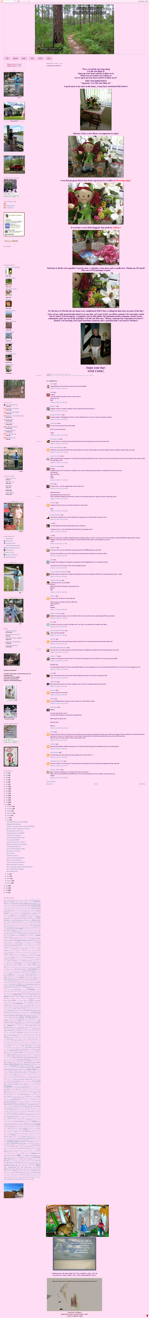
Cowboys (30, 962)
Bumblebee (33, 938)
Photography (8, 1086)
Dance (39, 967)
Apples (29, 910)
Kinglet (29, 1044)
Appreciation (33, 910)
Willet (16, 1165)
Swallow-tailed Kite (30, 1138)
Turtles (5, 1150)
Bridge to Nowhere (28, 937)
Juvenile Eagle (33, 1040)
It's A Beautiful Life (11, 353)
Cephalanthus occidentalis (21, 950)
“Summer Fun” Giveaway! (14, 835)
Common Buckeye (28, 957)
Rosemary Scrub (7, 1114)
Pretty (39, 1092)
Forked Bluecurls (24, 998)
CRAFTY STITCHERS (56, 613)
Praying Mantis (16, 1092)
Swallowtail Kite (11, 1140)
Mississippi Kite (21, 1060)
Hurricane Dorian (12, 1034)
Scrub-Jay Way (10, 1121)
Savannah (35, 1118)
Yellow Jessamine (25, 1174)
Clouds (39, 955)
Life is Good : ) (10, 423)
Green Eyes (31, 1013)
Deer (37, 969)
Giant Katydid (35, 1002)
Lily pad (13, 1049)
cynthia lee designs (55, 466)
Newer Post (49, 784)
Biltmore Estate (23, 920)
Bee (16, 918)
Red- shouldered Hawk (22, 1103)
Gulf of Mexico (27, 1015)
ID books (33, 1035)
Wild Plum (20, 1164)
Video (23, 1153)
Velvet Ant (34, 1151)
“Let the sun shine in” (12, 855)
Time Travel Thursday (9, 1145)
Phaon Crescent (8, 1084)
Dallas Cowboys (29, 967)
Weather (27, 1157)
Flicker (22, 989)
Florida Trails (9, 541)
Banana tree (38, 915)
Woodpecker (9, 1170)
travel (33, 1145)
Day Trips (17, 969)
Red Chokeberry (25, 1101)
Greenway (6, 1015)
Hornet (34, 1027)
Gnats (29, 1003)
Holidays (10, 1025)
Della (51, 559)
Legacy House (29, 1047)
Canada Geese (7, 943)
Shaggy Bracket (9, 1123)
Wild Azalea (28, 1162)
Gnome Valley (38, 1003)
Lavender (38, 1045)
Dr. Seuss (16, 975)
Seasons (26, 1121)
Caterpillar (14, 948)
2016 (7, 795)
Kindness (9, 1044)
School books (22, 1119)
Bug (22, 938)
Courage (26, 962)
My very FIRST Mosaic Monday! (15, 869)
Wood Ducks (34, 1169)
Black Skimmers (34, 923)
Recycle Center (29, 1099)
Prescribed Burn (24, 1092)
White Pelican (25, 1160)
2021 (7, 784)
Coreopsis (11, 962)
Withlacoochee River (9, 1169)
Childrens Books (8, 954)
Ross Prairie (18, 1114)
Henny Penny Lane (11, 437)
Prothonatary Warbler (8, 1094)
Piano (14, 1086)
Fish (31, 987)
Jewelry (12, 1039)
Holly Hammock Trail (19, 1025)
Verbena (39, 1151)
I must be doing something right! (15, 857)
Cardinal (6, 947)
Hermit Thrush (30, 1022)
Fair (10, 984)
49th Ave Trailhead (9, 901)
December (10, 806)
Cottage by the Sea (11, 478)
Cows (33, 962)
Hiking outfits (26, 1023)
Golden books (31, 1005)
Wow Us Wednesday (17, 1172)
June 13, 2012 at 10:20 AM (59, 419)
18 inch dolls (21, 900)
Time (40, 1143)
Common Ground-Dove (9, 959)
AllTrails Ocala (9, 550)
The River (8, 299)
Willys (20, 1165)
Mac (27, 1054)
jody (51, 673)
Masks (15, 1059)
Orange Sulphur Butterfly (20, 1077)
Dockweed (27, 972)
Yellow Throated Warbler (23, 1175)
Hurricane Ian (27, 1034)
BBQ (20, 917)
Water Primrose (15, 1157)
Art (24, 912)
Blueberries (15, 933)
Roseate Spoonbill (37, 1113)
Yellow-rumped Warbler (30, 1177)
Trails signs (29, 1145)
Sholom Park (30, 1124)
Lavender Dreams (15, 1047)
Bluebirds (39, 933)
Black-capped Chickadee (24, 925)
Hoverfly (11, 1032)
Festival (28, 987)
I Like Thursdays (13, 1035)
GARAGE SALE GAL (55, 580)
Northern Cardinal (13, 1071)
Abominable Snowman (28, 901)
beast (34, 917)
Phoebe (26, 1084)
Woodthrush (28, 1170)
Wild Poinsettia (25, 1164)
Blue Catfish (28, 928)
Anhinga (9, 910)
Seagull (16, 1121)
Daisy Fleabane (16, 967)
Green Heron (37, 1013)
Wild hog (8, 1164)
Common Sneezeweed (20, 959)
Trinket (35, 1146)
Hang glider (32, 1018)
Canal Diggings (19, 943)
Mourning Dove (22, 1066)
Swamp (17, 1140)
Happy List (21, 1020)
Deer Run (12, 970)
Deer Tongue (17, 970)
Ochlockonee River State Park (34, 1074)
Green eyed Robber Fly (23, 1013)
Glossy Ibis (25, 1003)
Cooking (23, 960)
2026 (7, 773)
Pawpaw (17, 1082)
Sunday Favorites (17, 1136)
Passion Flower (11, 1082)
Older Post (142, 784)
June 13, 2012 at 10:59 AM (59, 452)
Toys (19, 1145)
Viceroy (19, 1153)
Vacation (38, 1150)
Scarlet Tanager (11, 1119)
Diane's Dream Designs (29, 970)
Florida (66, 375)
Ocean (15, 1074)
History (37, 1023)
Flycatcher (12, 996)
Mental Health (33, 1059)
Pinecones (13, 1089)
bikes (17, 920)
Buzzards (6, 942)
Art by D (27, 911)
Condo (9, 960)
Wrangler (24, 1172)
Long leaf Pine (10, 1052)
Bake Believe (7, 915)
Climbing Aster (30, 955)
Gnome (32, 1003)
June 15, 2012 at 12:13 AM (59, 728)
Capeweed (31, 945)
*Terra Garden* (9, 343)
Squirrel (16, 1131)
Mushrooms (28, 1067)
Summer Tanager (8, 1136)
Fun (70, 375)
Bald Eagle (24, 915)
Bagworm (39, 913)
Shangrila (31, 1123)
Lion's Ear (6, 1050)
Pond (27, 1091)
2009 (7, 890)
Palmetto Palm (23, 1081)
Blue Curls (38, 928)
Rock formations (20, 1113)
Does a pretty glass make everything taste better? (20, 866)
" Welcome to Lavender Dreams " (74, 6)
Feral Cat (20, 987)
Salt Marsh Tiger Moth (31, 1116)
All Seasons (16, 903)
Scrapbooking (28, 1119)
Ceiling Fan (11, 950)
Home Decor (81, 375)
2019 (7, 788)
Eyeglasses (6, 984)
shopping (37, 1124)
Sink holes (18, 1126)
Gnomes (6, 1005)
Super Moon (9, 1138)
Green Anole (15, 1013)
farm (39, 984)
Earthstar (39, 977)
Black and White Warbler (14, 922)
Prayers (10, 1092)
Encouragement (22, 982)
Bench (10, 920)
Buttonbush (38, 940)
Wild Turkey (32, 1164)
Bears (30, 917)
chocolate (16, 954)
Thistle (8, 1143)
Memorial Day (20, 1059)
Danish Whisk (7, 969)
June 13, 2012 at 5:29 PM (58, 609)
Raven (5, 1099)
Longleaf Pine (32, 1052)
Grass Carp (38, 1008)
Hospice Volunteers (9, 1030)
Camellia (17, 942)
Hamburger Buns (14, 1018)
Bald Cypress (18, 915)
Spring (25, 1130)
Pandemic (29, 1081)
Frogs (25, 1000)
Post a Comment (50, 781)
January (9, 883)
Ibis (29, 1035)
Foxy (35, 998)
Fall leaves (23, 984)
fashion (14, 985)
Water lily (10, 1157)
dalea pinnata (23, 967)
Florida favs (26, 991)
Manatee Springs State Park (19, 1055)
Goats (10, 1005)
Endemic (28, 982)
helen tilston (53, 707)
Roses (13, 1114)
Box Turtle (15, 937)
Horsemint (30, 1029)
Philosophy (16, 1084)
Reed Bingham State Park (13, 1108)
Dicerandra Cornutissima (9, 972)
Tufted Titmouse (23, 1148)
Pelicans (32, 1082)
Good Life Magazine (8, 1008)
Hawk (39, 1020)
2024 (7, 777)
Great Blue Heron (28, 1010)
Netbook (22, 1069)
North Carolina (32, 1069)
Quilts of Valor (33, 1096)
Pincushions (38, 1087)
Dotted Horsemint (29, 974)
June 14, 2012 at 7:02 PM (58, 694)
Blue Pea (33, 930)
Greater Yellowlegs (8, 1013)
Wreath (28, 1172)
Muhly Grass (10, 1067)
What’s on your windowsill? (14, 860)
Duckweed (10, 977)
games (39, 1000)
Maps (36, 1055)
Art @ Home (9, 485)
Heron (35, 1022)
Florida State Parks (11, 557)
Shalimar (15, 1123)
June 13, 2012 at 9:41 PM (58, 643)
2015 (7, 797)
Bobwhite (22, 935)
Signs (14, 1126)
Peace (20, 1082)
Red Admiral (38, 1099)
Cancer (28, 943)
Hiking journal (19, 1023)
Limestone (33, 1049)
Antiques (13, 910)
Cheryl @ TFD (54, 656)
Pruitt (21, 1094)
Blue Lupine (28, 930)
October (9, 811)
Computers (38, 959)
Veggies (30, 1151)
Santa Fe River (20, 1118)
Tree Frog (6, 1146)
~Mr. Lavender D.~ (9, 207)
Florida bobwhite (9, 991)
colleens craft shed (55, 769)
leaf (20, 1047)
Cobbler (5, 957)
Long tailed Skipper (18, 1052)
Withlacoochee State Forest (23, 1169)
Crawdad (24, 964)
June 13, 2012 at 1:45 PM (58, 568)
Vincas (29, 1153)
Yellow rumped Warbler (12, 1175)
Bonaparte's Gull (32, 935)
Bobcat (13, 935)
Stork (23, 1133)
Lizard (27, 1050)
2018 (7, 791)
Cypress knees (33, 965)
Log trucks (32, 1050)
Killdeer (5, 1044)
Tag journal (38, 1140)
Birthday (38, 920)
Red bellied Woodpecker (10, 1101)
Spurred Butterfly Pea (8, 1131)
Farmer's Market (8, 985)
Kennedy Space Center (26, 1042)
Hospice (39, 1029)
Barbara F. (53, 406)
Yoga (37, 1177)
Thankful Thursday (12, 1141)
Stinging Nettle (19, 1133)
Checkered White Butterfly (9, 952)
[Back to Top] (147, 1316)
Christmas (32, 954)
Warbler (27, 1155)
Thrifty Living (22, 1143)
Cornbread (22, 962)
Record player (23, 1099)
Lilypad (17, 1049)
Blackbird (25, 927)
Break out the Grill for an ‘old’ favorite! (17, 844)
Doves (39, 974)
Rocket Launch (29, 1113)
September (10, 813)
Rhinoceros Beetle (21, 1109)
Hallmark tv (38, 1015)
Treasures (38, 1145)
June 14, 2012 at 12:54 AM (59, 660)
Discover (17, 972)
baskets (16, 917)
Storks (26, 1133)
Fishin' (39, 987)
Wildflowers (7, 1165)
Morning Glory (32, 1062)
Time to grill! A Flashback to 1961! (16, 848)
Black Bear (23, 922)
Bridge (21, 937)
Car (34, 945)
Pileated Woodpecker (24, 1087)
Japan (5, 1039)
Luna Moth (18, 1054)
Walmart (23, 1155)
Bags (35, 913)
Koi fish (13, 1045)
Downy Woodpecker (9, 975)
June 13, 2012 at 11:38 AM (59, 498)
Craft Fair (9, 964)
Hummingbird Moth (28, 1032)
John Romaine (24, 1039)
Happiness (6, 1020)
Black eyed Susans (11, 923)
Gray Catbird (21, 1010)
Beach (23, 917)
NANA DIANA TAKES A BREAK (14, 638)
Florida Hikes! (9, 538)
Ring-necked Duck (15, 1111)
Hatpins (35, 1020)
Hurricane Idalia (33, 1034)
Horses (34, 1029)
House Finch (31, 1030)
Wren (31, 1172)
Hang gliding (38, 1018)
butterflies (19, 940)
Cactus (10, 942)
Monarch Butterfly (37, 1060)
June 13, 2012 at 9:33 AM (58, 388)
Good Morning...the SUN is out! (15, 831)
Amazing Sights (26, 905)
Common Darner (37, 957)
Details (21, 970)
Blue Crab (33, 928)
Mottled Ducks (37, 1064)
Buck (20, 938)
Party (5, 1082)
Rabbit (5, 1097)
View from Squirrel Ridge (12, 412)
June (8, 820)
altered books (32, 903)
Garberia (6, 1002)
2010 (7, 888)
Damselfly (35, 967)
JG (51, 535)
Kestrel (33, 1042)
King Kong (21, 1044)
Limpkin (39, 1049)
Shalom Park (20, 1123)
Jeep (8, 1039)
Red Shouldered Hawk (10, 1103)
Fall (19, 984)
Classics (24, 955)
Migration (9, 1060)
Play (14, 1091)
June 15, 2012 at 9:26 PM (58, 757)
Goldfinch (10, 1007)
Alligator (22, 903)
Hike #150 (6, 1023)
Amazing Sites (36, 905)
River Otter (30, 1111)
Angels (5, 910)
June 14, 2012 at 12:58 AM (59, 669)
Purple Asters (31, 1094)
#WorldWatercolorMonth (13, 900)
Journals (8, 1040)
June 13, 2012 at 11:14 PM (59, 652)
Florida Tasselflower (8, 994)
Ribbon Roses (31, 1109)
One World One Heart (17, 1076)
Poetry (23, 1091)
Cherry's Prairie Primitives (57, 630)
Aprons (39, 910)
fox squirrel (31, 998)
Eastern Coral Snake (18, 979)
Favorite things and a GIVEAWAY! (15, 833)
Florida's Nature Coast (35, 994)
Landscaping (28, 1045)
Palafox (5, 1081)
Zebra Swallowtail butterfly (18, 1179)
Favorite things (21, 986)
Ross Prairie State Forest (27, 1114)
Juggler (12, 1040)
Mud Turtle (36, 1066)
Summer (91, 375)
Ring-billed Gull (7, 1111)
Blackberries (10, 927)
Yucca (39, 1177)
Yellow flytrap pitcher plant (14, 1174)
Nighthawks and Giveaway (14, 824)
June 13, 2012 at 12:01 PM (59, 519)
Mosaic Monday (14, 1064)
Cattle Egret (25, 948)
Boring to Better (8, 937)
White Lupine (12, 1160)
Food (17, 996)
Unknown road (31, 1150)
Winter (38, 1165)
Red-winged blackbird (27, 1106)
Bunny (14, 940)
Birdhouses (29, 920)
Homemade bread (15, 1027)
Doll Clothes (38, 972)
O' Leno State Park (32, 1072)
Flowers (6, 996)
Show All (39, 375)
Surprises (15, 1138)
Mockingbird (29, 1060)
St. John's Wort (21, 1131)
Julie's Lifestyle (10, 332)
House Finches (37, 1030)
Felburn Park (7, 987)
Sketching (29, 1126)
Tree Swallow (11, 1146)
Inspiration (25, 1037)
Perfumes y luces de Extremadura (15, 416)
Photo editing (32, 1084)
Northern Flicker (22, 1071)
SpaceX (31, 1128)
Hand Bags (21, 1018)
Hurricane (6, 1034)
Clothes (35, 955)
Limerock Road (24, 1049)
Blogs (21, 928)
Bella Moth (34, 918)
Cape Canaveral (24, 945)
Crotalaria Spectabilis (17, 965)
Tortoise (16, 1145)
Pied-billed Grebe (8, 1087)
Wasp (36, 1155)
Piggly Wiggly (15, 1087)
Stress (35, 1133)
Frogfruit (21, 1000)
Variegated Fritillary (23, 1151)
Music (33, 1067)
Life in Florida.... (11, 853)
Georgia (30, 1002)
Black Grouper (20, 923)
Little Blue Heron (13, 1050)
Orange (35, 1076)
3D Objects (33, 900)
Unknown (52, 502)
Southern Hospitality (11, 630)
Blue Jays (23, 930)
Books (38, 935)
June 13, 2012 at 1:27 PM (58, 555)
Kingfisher (26, 1044)
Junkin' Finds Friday (25, 1040)
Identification (38, 1035)
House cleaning (24, 1030)
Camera (22, 942)
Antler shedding (18, 910)
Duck (25, 975)
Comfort (12, 957)
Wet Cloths (17, 1159)
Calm (14, 942)
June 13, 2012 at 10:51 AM (59, 443)
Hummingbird (19, 1032)
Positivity (30, 1091)
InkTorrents (9, 489)
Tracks (22, 1145)
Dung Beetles (15, 977)
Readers (8, 1099)
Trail (26, 1145)
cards (17, 947)
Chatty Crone (53, 423)
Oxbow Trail (6, 1079)
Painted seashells (37, 1079)
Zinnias (28, 1179)
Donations (19, 974)
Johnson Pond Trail (32, 1039)
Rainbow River (21, 1097)
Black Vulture (16, 925)
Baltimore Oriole (31, 915)
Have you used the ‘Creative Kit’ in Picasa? (18, 828)
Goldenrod (6, 1007)
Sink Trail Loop (24, 1126)
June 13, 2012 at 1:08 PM (58, 531)
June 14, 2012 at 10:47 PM (59, 703)
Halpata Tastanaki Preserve (28, 1017)
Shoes (25, 1124)
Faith (17, 984)
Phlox (21, 1084)
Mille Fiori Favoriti (10, 310)
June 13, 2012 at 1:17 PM (58, 543)
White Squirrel (31, 1160)
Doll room (6, 974)
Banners (5, 917)
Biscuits (5, 922)
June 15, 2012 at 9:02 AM (58, 748)
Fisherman (35, 987)
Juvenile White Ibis (16, 1042)
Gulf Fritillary (19, 1015)
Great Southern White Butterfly (24, 1012)
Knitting (9, 1045)
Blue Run (10, 932)
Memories (27, 1059)
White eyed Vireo (37, 1159)
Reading (13, 1099)
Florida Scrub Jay (26, 993)
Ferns (24, 987)
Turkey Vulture (34, 1148)
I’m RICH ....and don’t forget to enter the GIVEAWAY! (21, 826)
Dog (31, 972)
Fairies (13, 984)
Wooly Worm (35, 1170)
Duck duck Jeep (31, 975)
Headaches (6, 1022)
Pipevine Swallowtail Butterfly (34, 1089)
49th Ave (38, 900)
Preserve (30, 1092)
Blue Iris (14, 930)
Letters (34, 1047)
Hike (39, 1022)
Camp (25, 942)
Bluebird (20, 933)
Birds (34, 920)
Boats (9, 935)
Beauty (38, 917)
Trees (16, 1146)
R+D (5, 203)
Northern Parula (13, 1072)
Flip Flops (26, 989)
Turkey (29, 1148)
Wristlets (34, 1172)
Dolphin (14, 974)
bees (18, 918)
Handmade (26, 1018)
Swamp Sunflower (24, 1140)
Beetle (21, 918)
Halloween (6, 1017)
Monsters (10, 1062)
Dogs (33, 972)
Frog (18, 1000)
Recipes (17, 1099)
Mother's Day (30, 1064)
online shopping (27, 1076)
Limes (29, 1049)
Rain (12, 1097)
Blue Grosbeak (7, 930)
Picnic (31, 1086)
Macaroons (30, 1054)
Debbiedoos (53, 681)
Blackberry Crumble (18, 927)
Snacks (39, 1126)
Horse (5, 1029)
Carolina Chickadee (23, 947)
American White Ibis (35, 908)
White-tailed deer (19, 1162)
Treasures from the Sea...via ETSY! (16, 842)
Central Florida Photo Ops (13, 545)
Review (15, 1109)
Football (22, 996)
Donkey (23, 974)
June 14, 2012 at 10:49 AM (59, 677)
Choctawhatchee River (24, 954)
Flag (8, 989)
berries (14, 920)
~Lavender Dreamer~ (9, 205)
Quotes (39, 1096)
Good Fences (38, 1007)
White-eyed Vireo (11, 1162)
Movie (27, 1066)
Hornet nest (38, 1027)
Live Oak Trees (22, 1050)
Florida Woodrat (25, 994)
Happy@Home (9, 364)
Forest (26, 996)
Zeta (26, 1179)
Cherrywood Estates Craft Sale (21, 952)
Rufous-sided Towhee (12, 1116)
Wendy (13, 1159)
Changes (29, 950)
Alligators (26, 903)
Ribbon (26, 1109)
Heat (25, 1022)
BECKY (52, 698)
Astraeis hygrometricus (14, 913)
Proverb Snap (16, 1094)
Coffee (8, 957)
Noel (26, 1069)
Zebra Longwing (8, 1179)
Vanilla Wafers (15, 1151)
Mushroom (22, 1067)
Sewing (34, 1121)
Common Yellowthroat (30, 959)
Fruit (28, 1000)
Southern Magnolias (24, 1128)
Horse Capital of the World (14, 1029)
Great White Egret (36, 1012)
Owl (35, 1077)
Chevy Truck (31, 952)
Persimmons (37, 1082)
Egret (9, 982)
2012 (7, 804)
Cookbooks (14, 960)
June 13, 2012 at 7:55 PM (58, 618)
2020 (7, 786)
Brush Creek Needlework (56, 447)
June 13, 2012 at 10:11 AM (59, 411)
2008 (7, 892)
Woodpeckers (15, 1170)
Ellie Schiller (13, 982)
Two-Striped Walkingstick (13, 1150)
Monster (6, 1062)
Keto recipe (38, 1042)
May (8, 874)
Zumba (32, 1179)
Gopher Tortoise (17, 1008)
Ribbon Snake (38, 1109)
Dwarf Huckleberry (29, 977)
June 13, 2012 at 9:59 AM (58, 402)
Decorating (32, 969)
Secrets (29, 1121)
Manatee (9, 1055)
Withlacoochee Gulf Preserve (32, 1167)
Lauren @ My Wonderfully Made (58, 571)
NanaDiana (53, 547)
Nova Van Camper (22, 1072)
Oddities (5, 1076)
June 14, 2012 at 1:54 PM (58, 686)
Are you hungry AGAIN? (13, 840)
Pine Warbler (7, 1089)
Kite (32, 1044)
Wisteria (5, 1167)
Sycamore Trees (32, 1140)
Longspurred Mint (10, 1054)
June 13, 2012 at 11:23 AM (59, 480)
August (9, 815)
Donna (52, 383)
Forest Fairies (32, 996)
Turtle (39, 1148)
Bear (27, 917)
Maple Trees (31, 1055)
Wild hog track (14, 1164)
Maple (27, 1055)
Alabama (11, 903)
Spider (39, 1128)
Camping (38, 942)
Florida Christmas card (19, 991)
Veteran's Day (14, 1153)
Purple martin (38, 1094)
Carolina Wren (31, 947)
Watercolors (22, 1157)
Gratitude (16, 1010)
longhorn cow (26, 1052)
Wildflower (38, 1164)
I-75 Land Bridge (24, 1035)
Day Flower (12, 969)
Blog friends (16, 928)
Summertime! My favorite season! (16, 837)
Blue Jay (18, 930)
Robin (14, 1113)
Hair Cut (33, 1015)
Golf (14, 1007)
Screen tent (35, 1119)
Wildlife (13, 1165)
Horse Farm (24, 1029)
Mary (51, 622)
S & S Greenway (22, 1116)
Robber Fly (10, 1113)
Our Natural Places (11, 543)
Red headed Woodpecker (35, 1101)
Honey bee (21, 1027)
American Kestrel (36, 907)
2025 (7, 775)
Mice (5, 1060)
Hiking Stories (32, 1023)
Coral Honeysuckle (36, 960)
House (19, 1030)
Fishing (5, 989)
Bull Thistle (28, 938)
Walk (19, 1155)
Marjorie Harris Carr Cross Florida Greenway (25, 1057)
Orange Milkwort (11, 1077)
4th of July (19, 901)
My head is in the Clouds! (13, 851)
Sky (36, 1126)
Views (26, 1153)
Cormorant (16, 962)
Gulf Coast (12, 1015)
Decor (27, 969)
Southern (16, 1128)
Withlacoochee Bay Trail (15, 1167)
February (9, 880)
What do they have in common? (15, 864)
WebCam (31, 1157)
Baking (12, 915)
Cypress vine (10, 967)
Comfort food (17, 957)
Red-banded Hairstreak (33, 1103)
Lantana (33, 1045)
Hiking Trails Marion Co (12, 554)
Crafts (20, 964)
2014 (7, 800)
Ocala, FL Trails (10, 552)
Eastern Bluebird (8, 979)
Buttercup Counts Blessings (13, 641)
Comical (22, 957)
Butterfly (25, 940)
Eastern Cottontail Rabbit (30, 979)
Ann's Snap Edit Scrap (12, 405)
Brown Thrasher (14, 938)
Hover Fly (6, 1032)
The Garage (36, 1141)
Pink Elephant (24, 1089)
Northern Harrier (32, 1071)
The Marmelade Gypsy (12, 426)
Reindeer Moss (29, 1108)
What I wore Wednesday (26, 1159)
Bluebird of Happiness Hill (29, 933)
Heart (22, 1022)
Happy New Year (29, 1020)
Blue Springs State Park (26, 932)
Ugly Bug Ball (23, 1150)
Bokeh (26, 935)
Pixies (11, 1091)
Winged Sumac (25, 1165)
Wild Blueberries (35, 1162)
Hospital (15, 1030)
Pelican (28, 1082)
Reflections (23, 1108)
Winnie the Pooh (32, 1165)
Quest (13, 1096)
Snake (5, 1128)
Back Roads (26, 913)
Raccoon (9, 1097)
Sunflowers (24, 1136)
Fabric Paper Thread (11, 289)
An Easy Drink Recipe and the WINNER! (17, 822)
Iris (40, 1037)
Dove (36, 974)
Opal (32, 1076)
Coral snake (6, 962)
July (8, 817)
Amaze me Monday (17, 905)
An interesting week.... (13, 871)
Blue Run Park (17, 932)
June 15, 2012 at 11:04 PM (59, 765)
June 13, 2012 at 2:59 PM (58, 576)
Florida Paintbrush (17, 993)
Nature (38, 1067)
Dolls (53, 375)
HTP (14, 1032)
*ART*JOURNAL (10, 493)
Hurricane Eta (20, 1034)
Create (29, 964)
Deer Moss (7, 970)
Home (96, 784)
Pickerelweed (26, 1086)
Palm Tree (10, 1081)
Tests (5, 1141)
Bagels (31, 913)
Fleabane (11, 989)
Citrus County (19, 955)
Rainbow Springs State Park (31, 1097)
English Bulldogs (33, 982)
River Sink (36, 1111)
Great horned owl (13, 1012)
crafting (15, 964)
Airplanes (6, 903)
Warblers (32, 1155)
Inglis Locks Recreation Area (16, 1037)
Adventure (37, 901)
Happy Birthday (13, 1020)
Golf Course (26, 1007)
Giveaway (74, 375)
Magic (34, 1054)
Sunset (29, 1136)
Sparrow (35, 1128)
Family (28, 984)
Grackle (24, 1008)
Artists (39, 911)
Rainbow (15, 1097)
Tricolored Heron (29, 1146)
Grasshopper (11, 1010)
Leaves (23, 1047)
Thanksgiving (30, 1141)
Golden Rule (38, 1005)
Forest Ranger (12, 998)
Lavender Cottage (7, 1047)
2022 (7, 782)
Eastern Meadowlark (13, 980)
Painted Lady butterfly (19, 1079)
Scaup (16, 1119)
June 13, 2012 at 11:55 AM (59, 511)
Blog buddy (9, 928)
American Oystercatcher (9, 908)
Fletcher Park (16, 989)
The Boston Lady (54, 439)
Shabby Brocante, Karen (56, 761)
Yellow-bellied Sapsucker (35, 1175)
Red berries (19, 1101)
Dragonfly (21, 975)
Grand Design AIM (31, 1008)
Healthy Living (17, 1022)
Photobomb (38, 1084)
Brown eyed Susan (36, 937)
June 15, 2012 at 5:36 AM (58, 740)
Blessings (35, 927)
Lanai (86, 375)
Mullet (14, 1067)
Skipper (33, 1126)
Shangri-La (26, 1123)
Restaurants (9, 1109)
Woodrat (21, 1170)
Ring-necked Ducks (23, 1111)
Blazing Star (30, 927)
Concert (5, 960)
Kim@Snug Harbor (55, 515)
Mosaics (22, 1064)
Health (11, 1022)
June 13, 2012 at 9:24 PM (58, 635)
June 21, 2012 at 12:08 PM (59, 777)
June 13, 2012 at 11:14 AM (59, 462)
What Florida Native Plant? (13, 547)
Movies (32, 1066)
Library (39, 1047)
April (8, 876)
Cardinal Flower (11, 947)
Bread (18, 937)
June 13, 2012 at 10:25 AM (59, 435)
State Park (28, 1131)
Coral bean (29, 960)
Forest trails (17, 998)
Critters (34, 964)
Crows (25, 965)
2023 (7, 779)
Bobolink (17, 935)
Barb (51, 392)
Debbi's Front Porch (11, 321)
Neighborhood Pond (16, 1069)
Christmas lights (12, 955)
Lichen (5, 1049)
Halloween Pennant (14, 1017)
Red (34, 1099)
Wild (25, 1162)
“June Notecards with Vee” (14, 846)
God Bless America (16, 1005)
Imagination (6, 1037)
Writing (39, 1172)
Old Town (10, 1076)
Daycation (22, 969)
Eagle (34, 977)
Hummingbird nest (37, 1032)
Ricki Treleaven (54, 752)
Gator (15, 1002)
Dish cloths (22, 972)
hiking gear (13, 1023)
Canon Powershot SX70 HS (14, 945)
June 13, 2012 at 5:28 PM (58, 592)
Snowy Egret (10, 1128)
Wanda (52, 732)
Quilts (27, 1096)
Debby (52, 484)
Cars (36, 947)
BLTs (24, 928)
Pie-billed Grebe (37, 1086)
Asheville (6, 913)
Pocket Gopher (18, 1091)
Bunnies (10, 940)
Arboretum (6, 912)
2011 (7, 885)
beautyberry (7, 918)
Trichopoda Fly (22, 1146)
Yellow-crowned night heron (19, 1177)
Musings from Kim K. (56, 414)
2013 (7, 802)
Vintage (33, 1153)
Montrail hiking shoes (18, 1062)
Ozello (11, 1079)
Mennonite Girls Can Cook (13, 634)
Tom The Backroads (11, 434)
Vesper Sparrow (7, 1153)
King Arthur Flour (15, 1044)
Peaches (24, 1082)
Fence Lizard (14, 987)
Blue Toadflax (35, 932)
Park (39, 1081)
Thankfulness (23, 1141)
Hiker (9, 1023)
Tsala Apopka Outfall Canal (13, 1148)
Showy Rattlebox (8, 1126)
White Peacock (18, 1160)
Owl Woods (38, 1077)
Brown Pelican (7, 938)
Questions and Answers (20, 1096)
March (9, 878)
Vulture (14, 1155)
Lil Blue (9, 1049)
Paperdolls (34, 1081)
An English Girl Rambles (12, 408)
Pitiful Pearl (7, 1091)
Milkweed (14, 1060)
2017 (7, 793)
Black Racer (27, 923)
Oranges (28, 1077)
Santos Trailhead (28, 1118)
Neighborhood (7, 1069)
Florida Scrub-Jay (36, 993)
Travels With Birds (10, 430)
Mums (17, 1067)
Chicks (39, 952)
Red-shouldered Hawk (32, 1104)
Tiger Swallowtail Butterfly (32, 1143)
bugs (24, 938)
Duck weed (38, 975)
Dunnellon (21, 977)
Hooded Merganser (28, 1027)
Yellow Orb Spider (34, 1174)
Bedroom (12, 918)
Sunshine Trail (34, 1136)
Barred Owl (11, 917)
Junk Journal (17, 1040)
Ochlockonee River (22, 1074)
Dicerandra (38, 970)
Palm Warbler (16, 1081)
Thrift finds (14, 1143)
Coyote (37, 962)
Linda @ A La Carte (55, 456)
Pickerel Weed (19, 1086)
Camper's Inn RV (31, 942)
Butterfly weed (31, 940)
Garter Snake (11, 1002)
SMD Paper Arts (10, 482)
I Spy (19, 1035)
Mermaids (38, 1059)
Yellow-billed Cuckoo (8, 1177)
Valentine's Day (8, 1151)
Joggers (16, 1039)
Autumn (21, 913)
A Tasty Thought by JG (12, 645)
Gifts (14, 1003)
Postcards (35, 1091)
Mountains (14, 1066)
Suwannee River (21, 1138)
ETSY (39, 982)
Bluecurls (6, 935)
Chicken (35, 952)
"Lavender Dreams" (11, 278)
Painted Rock (28, 1079)
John (19, 1039)
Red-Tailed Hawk (17, 1106)
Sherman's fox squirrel (17, 1124)
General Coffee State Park (22, 1002)
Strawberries (31, 1133)
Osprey (32, 1077)
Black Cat (28, 922)
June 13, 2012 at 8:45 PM (58, 626)
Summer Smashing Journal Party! (16, 862)
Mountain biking (7, 1066)
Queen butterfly (8, 1096)
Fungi (35, 1000)
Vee (51, 523)
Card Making (38, 945)
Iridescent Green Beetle (33, 1037)
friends (14, 1000)
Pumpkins (25, 1094)
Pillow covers (32, 1087)
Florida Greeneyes (33, 991)
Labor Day (18, 1045)
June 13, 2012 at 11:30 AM (59, 488)
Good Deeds (32, 1007)
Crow (23, 965)
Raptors (39, 1097)
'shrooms (6, 900)
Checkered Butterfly (36, 950)
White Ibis (6, 1160)
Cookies (19, 960)
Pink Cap (18, 1089)
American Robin (26, 908)
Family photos (59, 375)
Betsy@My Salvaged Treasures (58, 647)
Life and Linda (9, 419)
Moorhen (26, 1062)
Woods (24, 1170)
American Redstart (19, 908)
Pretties (35, 1093)
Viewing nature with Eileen (13, 267)
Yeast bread (6, 1174)
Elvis (18, 982)
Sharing (35, 1123)
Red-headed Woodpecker (20, 1104)
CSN (28, 965)
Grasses (5, 1010)
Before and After (27, 918)
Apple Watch (25, 910)
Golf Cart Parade (19, 1007)
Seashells (20, 1121)
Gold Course (24, 1005)
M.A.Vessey (23, 1054)
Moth (25, 1064)
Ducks (5, 977)
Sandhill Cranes (11, 1118)
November (10, 808)
